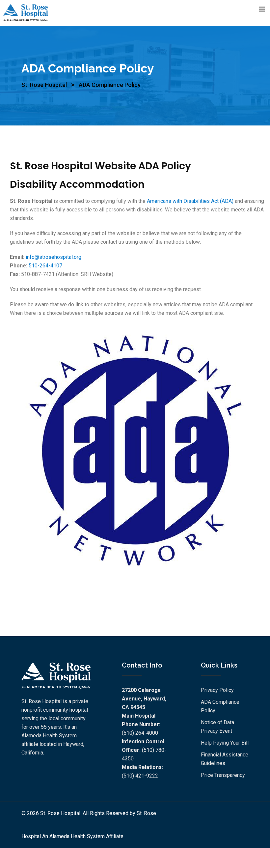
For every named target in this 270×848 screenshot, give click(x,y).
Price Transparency (223, 775)
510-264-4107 (45, 265)
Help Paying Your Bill (225, 743)
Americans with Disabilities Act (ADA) (190, 201)
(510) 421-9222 (140, 776)
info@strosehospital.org (53, 257)
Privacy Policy (217, 690)
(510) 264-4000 (140, 733)
